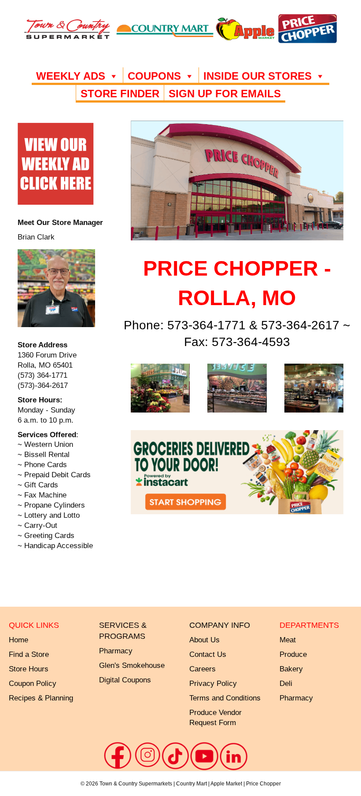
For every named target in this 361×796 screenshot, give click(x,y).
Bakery (291, 669)
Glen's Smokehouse (132, 665)
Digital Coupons (125, 680)
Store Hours (28, 669)
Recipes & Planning (41, 698)
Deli (286, 683)
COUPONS (154, 76)
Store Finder (120, 94)
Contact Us (207, 654)
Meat (288, 640)
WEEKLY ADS (70, 76)
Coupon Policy (32, 683)
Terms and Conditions (225, 698)
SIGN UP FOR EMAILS (225, 94)
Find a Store (29, 654)
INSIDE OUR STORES (257, 76)
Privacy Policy (213, 683)
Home (18, 640)
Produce (293, 654)
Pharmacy (296, 698)
